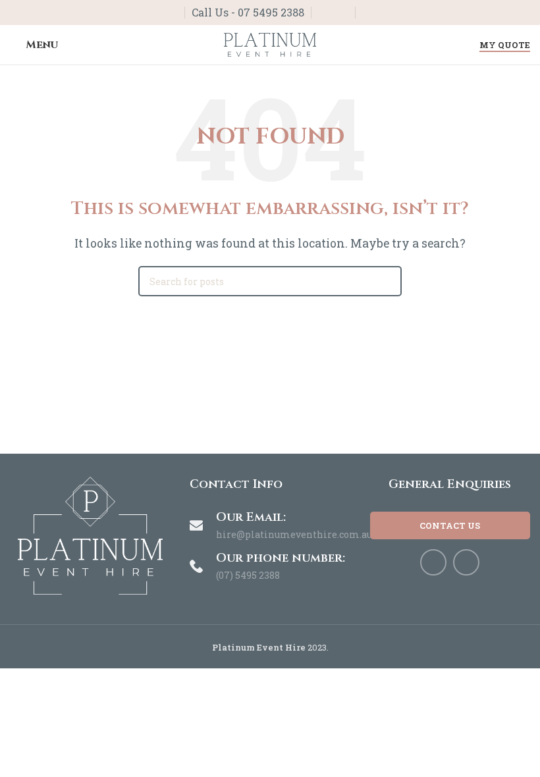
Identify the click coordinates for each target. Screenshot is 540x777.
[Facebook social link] (325, 13)
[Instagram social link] (340, 13)
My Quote (504, 45)
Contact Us (449, 525)
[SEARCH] (386, 281)
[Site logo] (270, 43)
